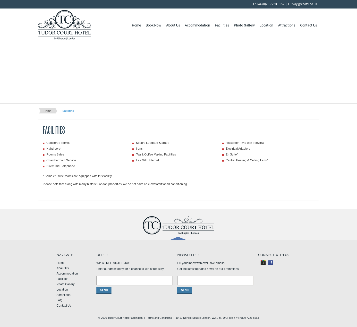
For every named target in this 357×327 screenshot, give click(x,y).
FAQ (59, 300)
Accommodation (197, 25)
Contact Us (308, 25)
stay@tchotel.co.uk (304, 4)
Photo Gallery (244, 25)
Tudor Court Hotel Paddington (125, 317)
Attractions (286, 25)
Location (266, 25)
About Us (173, 25)
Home (136, 25)
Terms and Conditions (159, 317)
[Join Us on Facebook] (270, 264)
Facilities (222, 25)
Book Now (153, 25)
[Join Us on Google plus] (263, 264)
